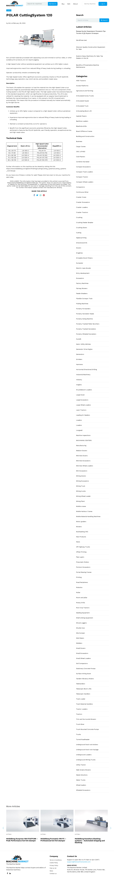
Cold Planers (80, 156)
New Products (81, 537)
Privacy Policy (54, 865)
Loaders (79, 420)
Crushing (79, 217)
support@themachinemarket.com (78, 862)
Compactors (80, 187)
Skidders (79, 643)
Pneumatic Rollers (82, 562)
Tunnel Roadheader (83, 739)
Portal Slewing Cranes (83, 572)
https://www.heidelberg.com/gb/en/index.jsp (22, 183)
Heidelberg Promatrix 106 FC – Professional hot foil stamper (53, 840)
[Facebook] (34, 194)
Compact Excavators (83, 167)
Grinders (79, 359)
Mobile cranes (81, 506)
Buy (63, 4)
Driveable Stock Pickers (84, 258)
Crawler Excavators (83, 202)
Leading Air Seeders (83, 415)
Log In (103, 4)
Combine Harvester (83, 162)
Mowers (79, 526)
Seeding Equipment (83, 613)
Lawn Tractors (81, 410)
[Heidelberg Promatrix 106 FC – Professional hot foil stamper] (57, 820)
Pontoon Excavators (83, 567)
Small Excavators (82, 653)
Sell (68, 4)
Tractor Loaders (81, 709)
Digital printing (81, 238)
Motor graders (81, 521)
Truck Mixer (80, 724)
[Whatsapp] (40, 194)
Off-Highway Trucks (83, 547)
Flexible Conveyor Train (84, 298)
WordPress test (81, 40)
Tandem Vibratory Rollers (85, 678)
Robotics (79, 587)
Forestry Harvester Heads (85, 314)
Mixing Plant (80, 501)
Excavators (80, 278)
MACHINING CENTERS (84, 440)
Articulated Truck (82, 106)
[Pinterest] (44, 194)
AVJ (9, 23)
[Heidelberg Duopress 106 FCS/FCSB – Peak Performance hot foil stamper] (22, 820)
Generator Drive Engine (84, 349)
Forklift (78, 339)
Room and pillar (81, 597)
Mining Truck (80, 486)
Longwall (79, 430)
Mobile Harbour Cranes (84, 511)
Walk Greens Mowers (83, 770)
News (78, 542)
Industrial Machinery (83, 374)
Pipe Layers (80, 557)
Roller (78, 592)
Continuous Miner (82, 192)
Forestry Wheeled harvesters (86, 334)
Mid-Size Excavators (83, 461)
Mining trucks (81, 491)
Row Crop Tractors (82, 608)
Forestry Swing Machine (84, 319)
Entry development (82, 273)
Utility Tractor (81, 765)
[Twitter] (37, 194)
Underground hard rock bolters (87, 744)
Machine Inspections (83, 435)
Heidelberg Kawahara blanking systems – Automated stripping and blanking (90, 840)
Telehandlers (80, 684)
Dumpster (79, 263)
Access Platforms (82, 86)
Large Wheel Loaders (83, 405)
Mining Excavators (82, 481)
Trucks (78, 734)
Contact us (53, 873)
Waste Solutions (81, 775)
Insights (79, 385)
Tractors (79, 714)
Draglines (79, 253)
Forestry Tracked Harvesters (86, 329)
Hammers (79, 364)
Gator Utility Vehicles (83, 344)
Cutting (9, 10)
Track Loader (80, 699)
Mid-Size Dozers (82, 455)
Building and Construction (85, 136)
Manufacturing (81, 445)
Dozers (78, 248)
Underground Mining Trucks (85, 760)
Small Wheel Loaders (83, 658)
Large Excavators (82, 400)
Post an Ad (53, 868)
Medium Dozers (81, 450)
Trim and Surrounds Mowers (86, 719)
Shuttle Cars (80, 628)
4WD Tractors (81, 80)
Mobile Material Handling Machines (88, 516)
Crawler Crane (81, 197)
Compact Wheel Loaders (84, 182)
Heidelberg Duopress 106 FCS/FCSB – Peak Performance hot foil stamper (22, 840)
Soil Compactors (82, 663)
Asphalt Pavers (81, 116)
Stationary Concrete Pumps (85, 668)
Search (53, 4)
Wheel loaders (81, 785)
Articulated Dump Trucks (85, 96)
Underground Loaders (83, 755)
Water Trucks (80, 780)
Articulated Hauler (82, 101)
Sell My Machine (89, 4)
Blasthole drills (81, 126)
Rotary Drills (80, 602)
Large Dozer (80, 395)
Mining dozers (81, 476)
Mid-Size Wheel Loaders (84, 466)
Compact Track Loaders (84, 172)
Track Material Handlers (84, 704)
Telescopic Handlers (83, 694)
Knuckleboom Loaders (84, 390)
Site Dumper (80, 633)
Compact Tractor (82, 177)
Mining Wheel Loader (83, 496)
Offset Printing (81, 552)
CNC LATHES (80, 151)
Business (79, 141)
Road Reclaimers (82, 582)
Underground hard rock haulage (87, 749)
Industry (79, 379)
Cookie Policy (54, 862)
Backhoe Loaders (82, 121)
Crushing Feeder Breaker (84, 222)
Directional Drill (81, 243)
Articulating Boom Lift (84, 111)
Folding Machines (82, 303)
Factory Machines (82, 283)
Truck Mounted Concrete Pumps (87, 729)
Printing (79, 577)
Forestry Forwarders (83, 309)
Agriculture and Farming (84, 91)
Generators (80, 354)
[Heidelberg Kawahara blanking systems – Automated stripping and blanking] (91, 820)
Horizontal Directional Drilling (86, 369)
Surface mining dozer (83, 673)
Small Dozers (80, 648)
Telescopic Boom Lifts (83, 689)
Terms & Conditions (56, 860)
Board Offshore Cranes (84, 131)
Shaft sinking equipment (84, 618)
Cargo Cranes (81, 146)
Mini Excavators (81, 471)
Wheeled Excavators (83, 790)
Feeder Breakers (81, 293)
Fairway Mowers (81, 288)
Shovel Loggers (81, 623)
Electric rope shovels (83, 268)
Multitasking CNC (82, 532)
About (75, 4)
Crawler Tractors (82, 212)
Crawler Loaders (82, 207)
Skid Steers (80, 638)
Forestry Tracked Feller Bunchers (87, 324)
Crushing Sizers (81, 227)
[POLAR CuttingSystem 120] (39, 39)
